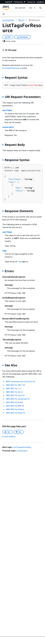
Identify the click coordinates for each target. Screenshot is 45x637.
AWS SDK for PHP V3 (15, 406)
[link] (34, 20)
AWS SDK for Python (15, 409)
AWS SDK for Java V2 (15, 395)
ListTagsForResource (11, 68)
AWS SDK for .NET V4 (15, 385)
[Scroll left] (13, 8)
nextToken (7, 110)
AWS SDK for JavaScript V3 (18, 399)
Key (18, 188)
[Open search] (40, 7)
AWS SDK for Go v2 (14, 392)
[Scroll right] (34, 8)
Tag (19, 261)
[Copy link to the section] (2, 77)
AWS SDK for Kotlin (14, 402)
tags (11, 182)
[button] (9, 50)
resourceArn (8, 127)
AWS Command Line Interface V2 (20, 381)
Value (19, 191)
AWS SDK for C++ (13, 388)
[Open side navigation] (3, 14)
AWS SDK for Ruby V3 (15, 413)
